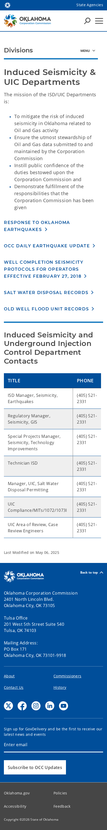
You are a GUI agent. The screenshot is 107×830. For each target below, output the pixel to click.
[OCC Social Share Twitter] (8, 705)
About (9, 675)
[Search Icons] (87, 21)
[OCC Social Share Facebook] (22, 705)
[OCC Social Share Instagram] (36, 705)
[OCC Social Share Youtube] (63, 705)
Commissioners (67, 675)
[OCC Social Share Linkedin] (49, 705)
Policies (60, 793)
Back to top (89, 572)
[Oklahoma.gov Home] (7, 4)
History (60, 687)
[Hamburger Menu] (99, 21)
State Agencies (89, 4)
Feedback (62, 806)
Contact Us (13, 687)
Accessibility (15, 806)
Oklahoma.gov (17, 793)
